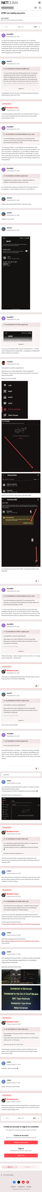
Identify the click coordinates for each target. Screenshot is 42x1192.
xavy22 (9, 61)
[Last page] (39, 26)
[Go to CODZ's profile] (3, 782)
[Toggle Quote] (4, 69)
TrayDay (10, 362)
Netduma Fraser (26, 134)
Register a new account (21, 1142)
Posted (13, 36)
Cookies (28, 1187)
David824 (6, 18)
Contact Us (21, 1187)
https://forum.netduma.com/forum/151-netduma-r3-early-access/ (21, 924)
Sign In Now (21, 1155)
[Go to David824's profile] (3, 35)
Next (35, 27)
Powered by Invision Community (21, 1189)
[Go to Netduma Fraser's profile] (3, 109)
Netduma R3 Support (17, 20)
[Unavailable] (21, 446)
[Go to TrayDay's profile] (3, 363)
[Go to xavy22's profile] (3, 63)
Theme (13, 1187)
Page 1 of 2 (21, 27)
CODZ (9, 781)
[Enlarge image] (15, 399)
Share (10, 1167)
